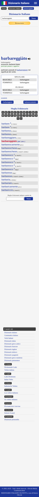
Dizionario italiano (10, 332)
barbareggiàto (28, 8)
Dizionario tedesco (10, 352)
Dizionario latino (10, 341)
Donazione (19, 23)
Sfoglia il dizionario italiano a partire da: (20, 195)
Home (4, 8)
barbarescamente (11, 144)
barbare (6, 123)
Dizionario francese (11, 346)
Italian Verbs (8, 379)
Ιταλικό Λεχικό (9, 413)
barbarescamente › (30, 102)
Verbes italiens (9, 370)
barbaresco (8, 155)
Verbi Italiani (8, 338)
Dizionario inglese (10, 349)
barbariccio (7, 190)
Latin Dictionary (10, 377)
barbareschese (9, 148)
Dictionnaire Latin (10, 367)
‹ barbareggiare (7, 102)
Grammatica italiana (11, 335)
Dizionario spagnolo (11, 355)
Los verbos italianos (11, 393)
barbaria (6, 179)
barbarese (7, 172)
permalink (4, 98)
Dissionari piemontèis (11, 419)
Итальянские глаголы (12, 406)
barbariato (7, 183)
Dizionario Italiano (15, 8)
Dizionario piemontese (12, 360)
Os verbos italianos (10, 399)
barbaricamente (10, 186)
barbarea (6, 130)
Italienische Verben (10, 386)
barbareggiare (22, 70)
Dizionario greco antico (12, 344)
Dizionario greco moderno (13, 358)
